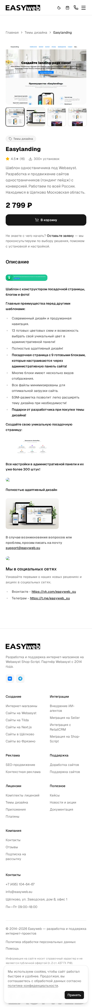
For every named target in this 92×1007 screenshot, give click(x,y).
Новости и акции (63, 802)
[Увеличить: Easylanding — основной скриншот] (46, 74)
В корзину (49, 220)
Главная (12, 32)
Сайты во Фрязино (20, 741)
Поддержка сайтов (65, 772)
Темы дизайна (36, 32)
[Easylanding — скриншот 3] (56, 116)
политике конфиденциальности (33, 985)
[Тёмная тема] (59, 8)
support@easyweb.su (23, 548)
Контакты (13, 840)
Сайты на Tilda (17, 720)
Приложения (16, 809)
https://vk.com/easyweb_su (54, 591)
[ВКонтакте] (10, 678)
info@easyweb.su (19, 892)
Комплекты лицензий (22, 795)
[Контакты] (76, 7)
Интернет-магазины (21, 706)
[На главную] (23, 8)
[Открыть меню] (83, 8)
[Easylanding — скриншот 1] (15, 116)
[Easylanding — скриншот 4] (77, 116)
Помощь (12, 948)
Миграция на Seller (65, 718)
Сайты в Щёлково (20, 734)
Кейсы (55, 795)
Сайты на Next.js (19, 727)
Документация (61, 809)
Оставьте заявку (60, 236)
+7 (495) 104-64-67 (20, 884)
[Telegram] (20, 678)
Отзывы (12, 847)
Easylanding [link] (62, 32)
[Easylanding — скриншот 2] (35, 116)
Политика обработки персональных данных (41, 942)
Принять (74, 995)
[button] (67, 8)
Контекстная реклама (23, 772)
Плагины (12, 816)
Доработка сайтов (64, 765)
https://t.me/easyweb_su (50, 598)
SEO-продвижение (20, 765)
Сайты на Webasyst (21, 713)
